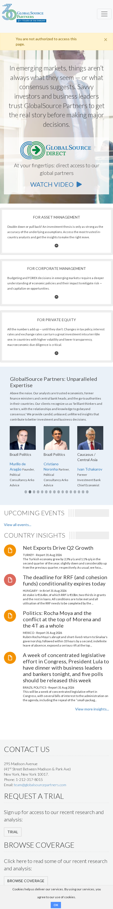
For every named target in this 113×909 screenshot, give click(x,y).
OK (56, 905)
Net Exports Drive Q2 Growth (58, 547)
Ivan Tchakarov (89, 469)
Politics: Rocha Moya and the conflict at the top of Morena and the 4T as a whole (62, 619)
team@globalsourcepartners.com (40, 784)
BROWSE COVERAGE (25, 880)
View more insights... (92, 709)
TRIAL (12, 832)
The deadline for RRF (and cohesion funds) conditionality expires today (65, 580)
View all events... (17, 524)
